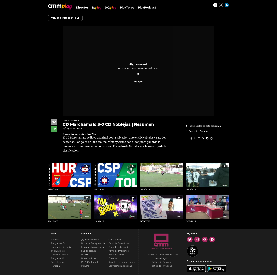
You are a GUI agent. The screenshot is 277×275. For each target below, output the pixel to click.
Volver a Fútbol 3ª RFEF (65, 17)
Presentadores (88, 258)
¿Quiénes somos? (90, 239)
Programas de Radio (61, 247)
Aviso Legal (161, 258)
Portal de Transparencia (93, 243)
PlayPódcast (147, 7)
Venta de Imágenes (118, 251)
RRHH (84, 254)
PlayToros (127, 7)
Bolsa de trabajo (116, 254)
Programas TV (58, 243)
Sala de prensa (88, 251)
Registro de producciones (121, 262)
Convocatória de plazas (120, 266)
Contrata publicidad (118, 247)
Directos (82, 7)
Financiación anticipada (92, 247)
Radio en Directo (59, 254)
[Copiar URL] (138, 74)
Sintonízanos (57, 262)
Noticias (55, 239)
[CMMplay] (60, 6)
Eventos (112, 258)
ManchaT (85, 266)
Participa (55, 266)
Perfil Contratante (90, 262)
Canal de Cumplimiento (120, 243)
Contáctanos (114, 239)
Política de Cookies (161, 262)
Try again (138, 81)
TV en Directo (58, 251)
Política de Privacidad (161, 266)
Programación (58, 258)
